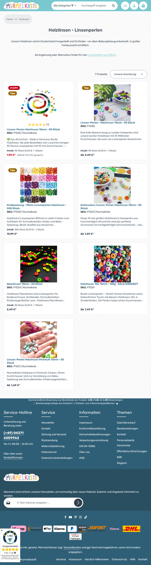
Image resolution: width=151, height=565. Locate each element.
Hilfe (132, 559)
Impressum (85, 422)
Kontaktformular (13, 457)
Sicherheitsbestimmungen (94, 434)
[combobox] (94, 5)
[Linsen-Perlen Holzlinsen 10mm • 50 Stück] (39, 102)
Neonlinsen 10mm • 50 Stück (25, 284)
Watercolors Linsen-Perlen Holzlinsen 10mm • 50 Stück (110, 207)
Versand (61, 559)
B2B (119, 457)
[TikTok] (85, 517)
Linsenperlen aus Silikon (102, 55)
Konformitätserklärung (92, 428)
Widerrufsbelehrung (52, 446)
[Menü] (125, 5)
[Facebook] (66, 517)
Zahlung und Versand (53, 434)
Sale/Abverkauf (126, 422)
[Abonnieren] (78, 503)
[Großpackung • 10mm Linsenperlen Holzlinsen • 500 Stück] (39, 185)
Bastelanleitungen (127, 428)
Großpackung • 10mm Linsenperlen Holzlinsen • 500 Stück (36, 207)
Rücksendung (49, 440)
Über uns (84, 452)
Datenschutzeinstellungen (56, 457)
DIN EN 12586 (87, 446)
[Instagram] (81, 517)
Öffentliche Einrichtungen (132, 451)
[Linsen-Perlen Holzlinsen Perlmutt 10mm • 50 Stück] (39, 339)
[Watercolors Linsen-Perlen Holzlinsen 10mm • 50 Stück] (112, 185)
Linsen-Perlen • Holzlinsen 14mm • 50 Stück (107, 122)
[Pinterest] (76, 517)
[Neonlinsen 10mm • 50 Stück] (39, 264)
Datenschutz (49, 452)
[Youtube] (71, 517)
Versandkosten (72, 547)
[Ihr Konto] (134, 5)
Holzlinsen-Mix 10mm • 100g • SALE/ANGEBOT (109, 284)
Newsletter (47, 422)
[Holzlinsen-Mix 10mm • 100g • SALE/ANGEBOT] (112, 264)
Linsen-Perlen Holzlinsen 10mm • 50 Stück (33, 129)
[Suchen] (114, 5)
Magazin (122, 463)
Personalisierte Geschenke (125, 443)
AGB (81, 457)
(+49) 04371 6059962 (14, 435)
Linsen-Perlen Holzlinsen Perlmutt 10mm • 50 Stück (35, 361)
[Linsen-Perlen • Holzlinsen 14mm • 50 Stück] (112, 102)
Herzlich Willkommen (97, 559)
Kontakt (45, 428)
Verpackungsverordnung (93, 440)
